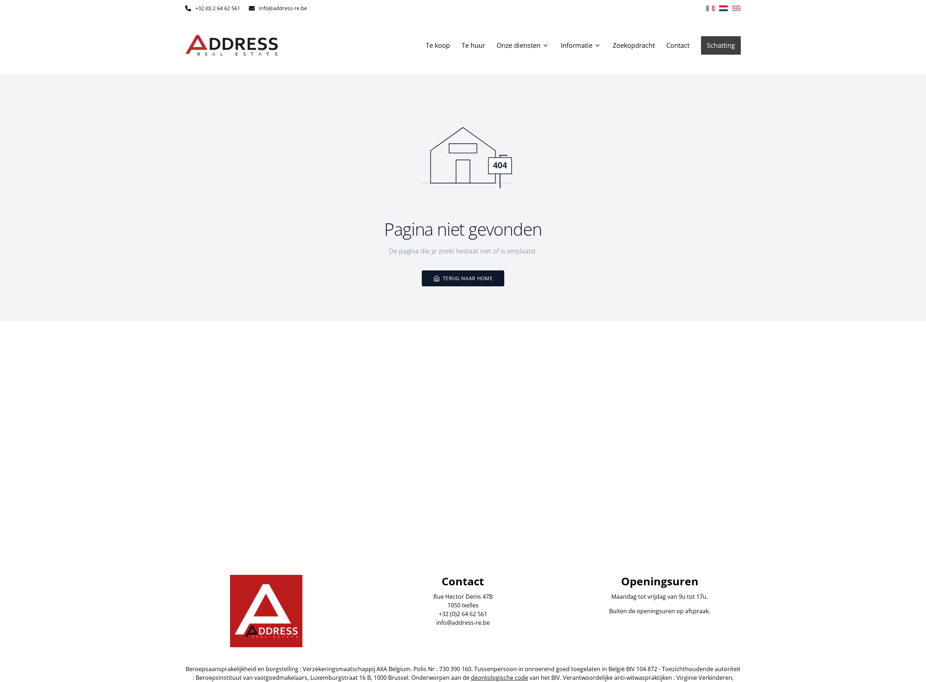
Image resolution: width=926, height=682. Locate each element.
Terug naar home (468, 278)
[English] (736, 8)
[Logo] (231, 45)
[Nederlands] (723, 8)
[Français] (710, 8)
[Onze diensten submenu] (545, 45)
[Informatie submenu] (597, 45)
